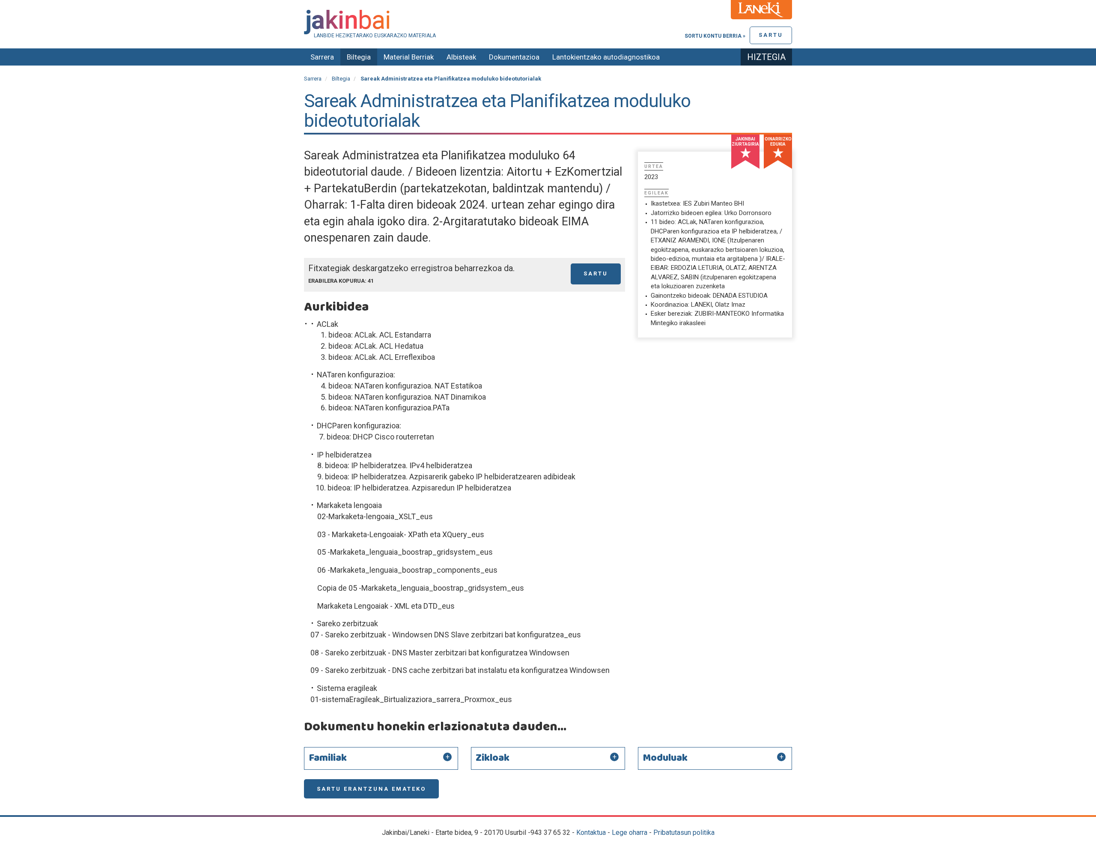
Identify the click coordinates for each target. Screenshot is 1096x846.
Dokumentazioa (514, 57)
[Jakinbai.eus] (548, 22)
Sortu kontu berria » (715, 36)
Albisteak (461, 57)
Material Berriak (409, 57)
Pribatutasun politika (684, 832)
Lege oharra (629, 832)
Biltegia (359, 57)
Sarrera (322, 57)
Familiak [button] (328, 758)
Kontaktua (591, 832)
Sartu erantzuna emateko (371, 789)
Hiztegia (766, 57)
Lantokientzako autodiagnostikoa (606, 57)
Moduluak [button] (665, 758)
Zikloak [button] (492, 758)
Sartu (771, 35)
